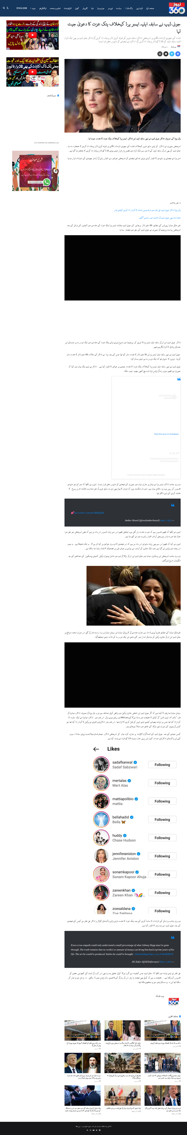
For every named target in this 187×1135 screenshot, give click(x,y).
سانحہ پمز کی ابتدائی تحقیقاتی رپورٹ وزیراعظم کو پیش (165, 1048)
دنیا (92, 8)
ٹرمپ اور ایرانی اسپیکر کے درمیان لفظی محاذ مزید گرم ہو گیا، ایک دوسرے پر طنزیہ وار (163, 1114)
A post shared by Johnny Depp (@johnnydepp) (146, 475)
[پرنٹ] (159, 53)
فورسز (110, 8)
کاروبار (85, 8)
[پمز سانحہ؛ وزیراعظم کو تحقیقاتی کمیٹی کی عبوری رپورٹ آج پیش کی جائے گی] (82, 1035)
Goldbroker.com (53, 142)
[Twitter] (171, 53)
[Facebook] (177, 53)
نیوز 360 (78, 1131)
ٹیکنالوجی (42, 8)
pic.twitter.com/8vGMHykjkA (89, 515)
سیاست (119, 8)
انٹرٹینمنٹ (67, 8)
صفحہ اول (150, 8)
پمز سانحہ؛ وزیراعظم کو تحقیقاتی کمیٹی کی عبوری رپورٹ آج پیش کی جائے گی (84, 1049)
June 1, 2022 (165, 523)
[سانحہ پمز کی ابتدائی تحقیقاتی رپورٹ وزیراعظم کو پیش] (163, 1035)
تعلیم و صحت (55, 8)
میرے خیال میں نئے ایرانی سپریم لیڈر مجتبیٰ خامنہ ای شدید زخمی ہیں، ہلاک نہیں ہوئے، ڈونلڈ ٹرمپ (84, 1082)
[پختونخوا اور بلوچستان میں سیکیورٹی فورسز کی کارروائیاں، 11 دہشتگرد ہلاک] (122, 1068)
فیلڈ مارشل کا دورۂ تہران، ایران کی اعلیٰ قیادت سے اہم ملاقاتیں (123, 1113)
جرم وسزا (100, 8)
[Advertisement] (122, 181)
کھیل (77, 8)
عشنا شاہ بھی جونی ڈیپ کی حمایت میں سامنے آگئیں (160, 218)
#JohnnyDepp (141, 959)
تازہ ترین (139, 8)
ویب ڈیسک (173, 47)
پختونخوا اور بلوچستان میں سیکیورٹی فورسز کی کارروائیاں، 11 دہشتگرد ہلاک (124, 1082)
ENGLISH (22, 8)
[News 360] (177, 8)
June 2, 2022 (165, 967)
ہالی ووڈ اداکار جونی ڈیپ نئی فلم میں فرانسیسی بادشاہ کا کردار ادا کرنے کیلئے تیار (147, 210)
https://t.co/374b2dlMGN (161, 959)
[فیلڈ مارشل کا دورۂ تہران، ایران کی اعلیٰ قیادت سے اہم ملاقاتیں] (122, 1100)
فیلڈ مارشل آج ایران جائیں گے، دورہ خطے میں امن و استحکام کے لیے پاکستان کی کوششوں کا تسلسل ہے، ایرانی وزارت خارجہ (83, 1114)
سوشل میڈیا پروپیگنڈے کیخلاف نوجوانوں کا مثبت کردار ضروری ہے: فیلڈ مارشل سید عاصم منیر (164, 1082)
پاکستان (130, 8)
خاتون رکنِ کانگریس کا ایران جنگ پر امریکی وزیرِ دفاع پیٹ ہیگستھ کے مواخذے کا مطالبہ (123, 1049)
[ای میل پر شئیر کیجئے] (165, 53)
